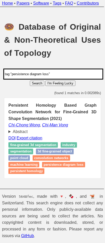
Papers (23, 3)
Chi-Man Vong (55, 125)
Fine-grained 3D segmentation (33, 145)
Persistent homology (26, 171)
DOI (12, 138)
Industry (68, 145)
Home (7, 3)
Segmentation (21, 151)
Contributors (88, 3)
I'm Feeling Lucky (60, 83)
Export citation (29, 138)
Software (41, 3)
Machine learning (24, 165)
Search (37, 83)
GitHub (27, 236)
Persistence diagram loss (63, 165)
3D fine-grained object (54, 151)
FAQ (69, 3)
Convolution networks (51, 158)
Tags (57, 3)
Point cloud (19, 158)
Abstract (20, 131)
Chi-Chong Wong (24, 125)
